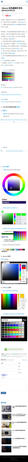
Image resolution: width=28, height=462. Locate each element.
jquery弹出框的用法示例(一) (19, 438)
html (20, 101)
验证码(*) (20, 372)
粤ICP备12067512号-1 (14, 459)
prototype (20, 43)
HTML (5, 113)
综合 (9, 5)
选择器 (13, 53)
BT (5, 169)
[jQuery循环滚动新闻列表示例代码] (6, 408)
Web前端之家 (11, 457)
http (3, 48)
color (8, 36)
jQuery (5, 70)
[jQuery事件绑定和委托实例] (6, 433)
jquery (10, 87)
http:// (2, 101)
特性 (11, 39)
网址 (19, 369)
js (3, 147)
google (22, 22)
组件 (19, 107)
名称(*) (19, 363)
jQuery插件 (6, 166)
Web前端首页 (4, 5)
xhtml (11, 63)
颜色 (2, 46)
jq (3, 244)
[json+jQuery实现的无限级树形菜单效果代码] (6, 449)
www (5, 101)
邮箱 (19, 366)
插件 (21, 24)
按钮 (3, 58)
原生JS (5, 110)
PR (16, 87)
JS (10, 15)
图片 (2, 53)
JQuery (7, 15)
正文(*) (3, 377)
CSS (15, 63)
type (7, 287)
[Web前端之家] (2, 2)
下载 (4, 99)
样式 (5, 65)
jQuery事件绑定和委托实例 (18, 430)
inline (4, 60)
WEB (17, 48)
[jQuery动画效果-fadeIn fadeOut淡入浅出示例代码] (6, 417)
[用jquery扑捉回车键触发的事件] (6, 425)
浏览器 (18, 41)
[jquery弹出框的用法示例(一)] (6, 441)
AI (4, 259)
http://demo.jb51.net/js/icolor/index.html (11, 94)
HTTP (2, 87)
